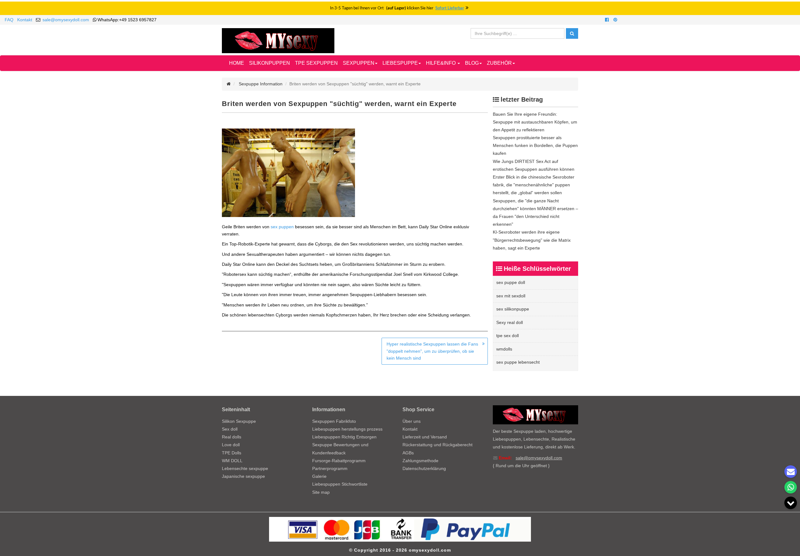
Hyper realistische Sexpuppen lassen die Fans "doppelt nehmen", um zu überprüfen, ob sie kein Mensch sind (432, 351)
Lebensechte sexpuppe (245, 468)
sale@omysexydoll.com (65, 19)
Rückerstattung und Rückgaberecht (437, 444)
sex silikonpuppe (512, 308)
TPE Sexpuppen (316, 63)
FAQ (9, 19)
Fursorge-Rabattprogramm (339, 460)
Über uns (411, 421)
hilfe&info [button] (441, 63)
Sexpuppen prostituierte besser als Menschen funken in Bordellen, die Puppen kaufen (535, 145)
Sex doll (230, 429)
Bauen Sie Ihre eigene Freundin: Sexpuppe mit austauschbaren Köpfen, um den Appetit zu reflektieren (535, 122)
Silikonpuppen (269, 63)
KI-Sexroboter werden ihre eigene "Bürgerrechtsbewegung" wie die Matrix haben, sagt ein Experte (532, 240)
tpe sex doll (507, 335)
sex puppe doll (510, 282)
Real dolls (231, 436)
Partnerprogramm (330, 468)
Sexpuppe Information (260, 83)
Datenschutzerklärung (424, 468)
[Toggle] (790, 503)
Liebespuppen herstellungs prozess (347, 429)
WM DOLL (232, 460)
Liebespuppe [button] (400, 63)
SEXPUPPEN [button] (358, 63)
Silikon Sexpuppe (239, 421)
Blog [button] (472, 63)
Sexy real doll (509, 322)
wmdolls (504, 348)
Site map (321, 492)
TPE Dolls (231, 452)
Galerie (319, 476)
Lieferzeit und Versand (424, 436)
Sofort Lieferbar (449, 8)
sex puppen (282, 226)
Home (236, 63)
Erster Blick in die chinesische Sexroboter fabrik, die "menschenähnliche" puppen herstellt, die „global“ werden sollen (533, 184)
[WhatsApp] (790, 487)
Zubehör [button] (499, 63)
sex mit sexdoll (510, 295)
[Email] (790, 471)
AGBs (408, 452)
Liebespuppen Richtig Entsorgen (344, 436)
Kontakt (24, 19)
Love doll (231, 444)
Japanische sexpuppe (243, 476)
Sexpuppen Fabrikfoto (334, 421)
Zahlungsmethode (420, 460)
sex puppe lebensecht (518, 362)
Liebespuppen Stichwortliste (340, 484)
